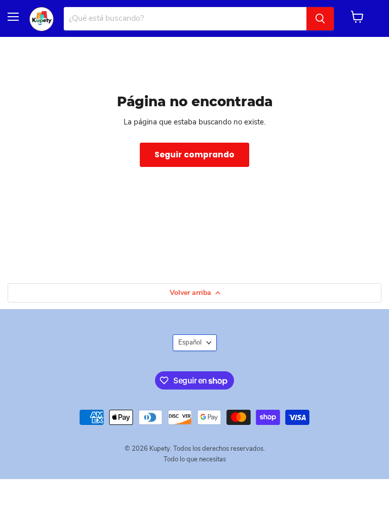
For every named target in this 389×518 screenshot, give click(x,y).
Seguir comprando (194, 154)
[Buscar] (320, 18)
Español (190, 342)
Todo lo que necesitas (195, 459)
